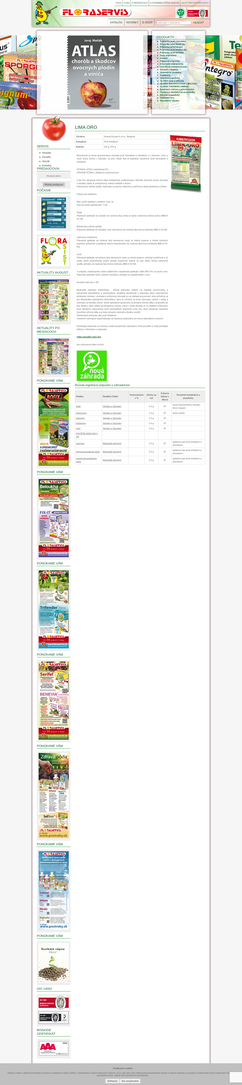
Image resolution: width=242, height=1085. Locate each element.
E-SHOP (147, 22)
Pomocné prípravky (170, 61)
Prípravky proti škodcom (172, 44)
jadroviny (80, 418)
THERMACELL (167, 98)
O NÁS (126, 3)
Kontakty (46, 165)
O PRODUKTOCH (140, 3)
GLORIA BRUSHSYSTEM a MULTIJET (179, 84)
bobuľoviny (81, 413)
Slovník (46, 161)
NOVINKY (132, 22)
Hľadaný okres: (53, 176)
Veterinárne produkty (170, 72)
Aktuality (46, 153)
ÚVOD (118, 3)
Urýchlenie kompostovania (173, 67)
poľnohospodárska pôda (88, 452)
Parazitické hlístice (169, 100)
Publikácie (165, 75)
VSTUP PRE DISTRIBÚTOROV (195, 3)
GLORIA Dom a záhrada (172, 81)
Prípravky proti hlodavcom (173, 50)
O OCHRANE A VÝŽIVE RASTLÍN (164, 3)
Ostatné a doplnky (169, 69)
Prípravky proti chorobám (173, 41)
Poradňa (46, 157)
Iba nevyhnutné (130, 1081)
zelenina (80, 443)
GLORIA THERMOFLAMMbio (174, 86)
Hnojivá (164, 58)
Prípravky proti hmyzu (171, 47)
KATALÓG (116, 22)
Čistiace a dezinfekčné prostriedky (177, 92)
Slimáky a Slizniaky (112, 406)
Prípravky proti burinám (172, 52)
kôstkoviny (81, 423)
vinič (78, 428)
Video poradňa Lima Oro (89, 337)
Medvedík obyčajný (112, 443)
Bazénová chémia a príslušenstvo (177, 89)
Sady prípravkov (168, 55)
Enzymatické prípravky (171, 64)
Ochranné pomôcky (170, 78)
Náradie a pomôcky (170, 95)
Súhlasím (112, 1081)
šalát (78, 406)
